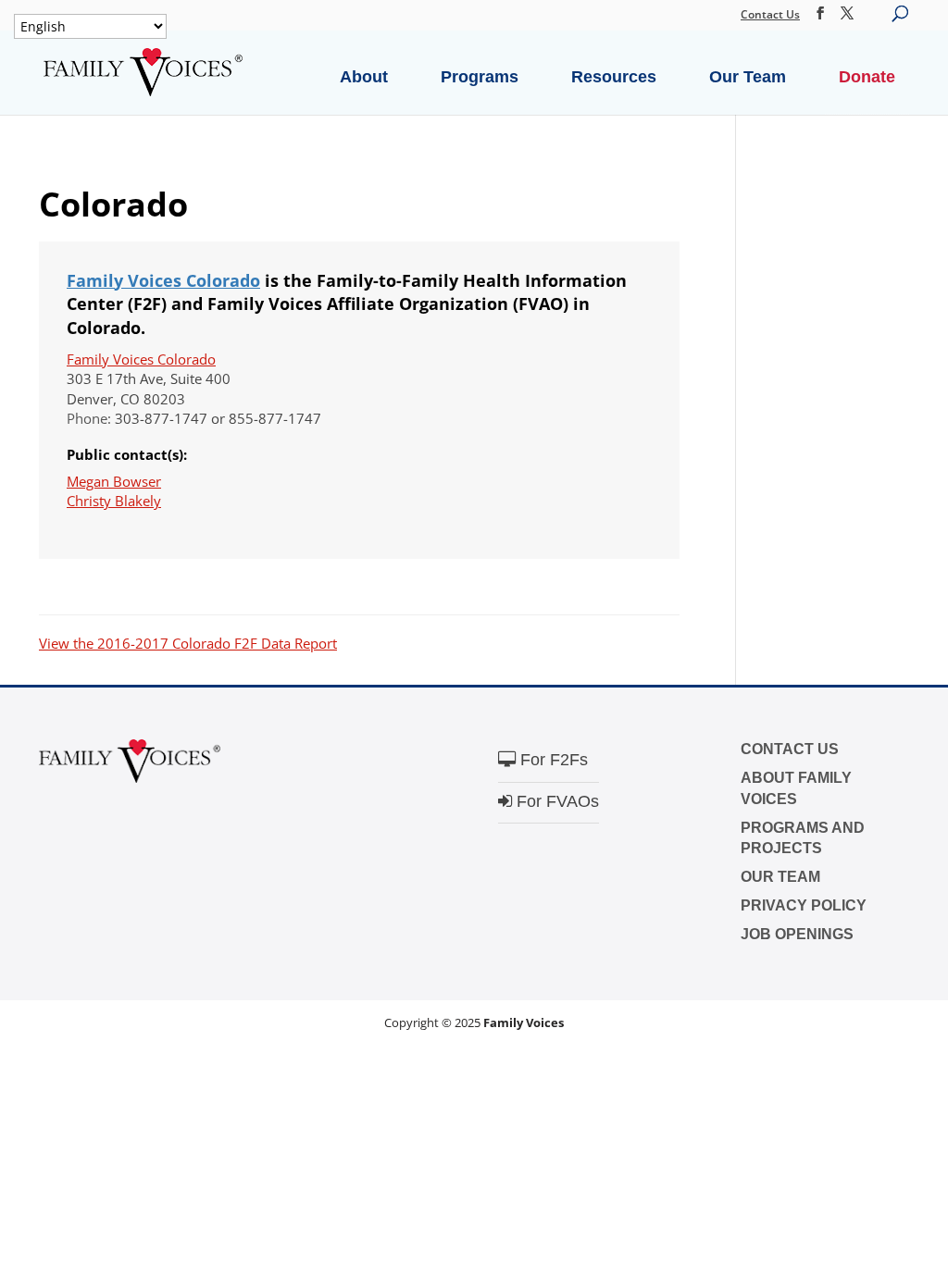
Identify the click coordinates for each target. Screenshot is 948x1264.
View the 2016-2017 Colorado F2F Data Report (188, 643)
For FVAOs (555, 801)
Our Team (747, 77)
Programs (479, 77)
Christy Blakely (114, 500)
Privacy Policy (804, 905)
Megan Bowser (114, 481)
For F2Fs (552, 759)
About (364, 77)
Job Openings (797, 934)
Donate (867, 77)
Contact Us (770, 14)
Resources (613, 77)
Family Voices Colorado (163, 280)
